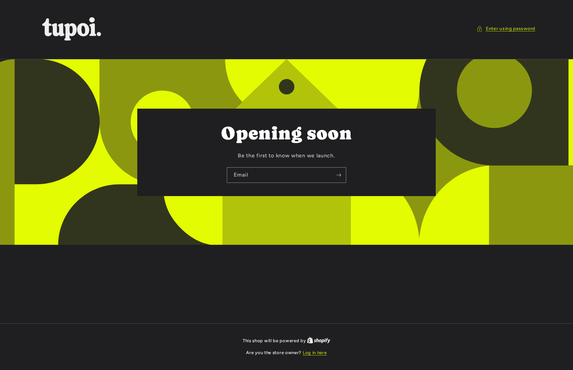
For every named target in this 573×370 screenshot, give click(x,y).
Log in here (315, 352)
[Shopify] (318, 340)
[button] (506, 29)
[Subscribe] (338, 175)
